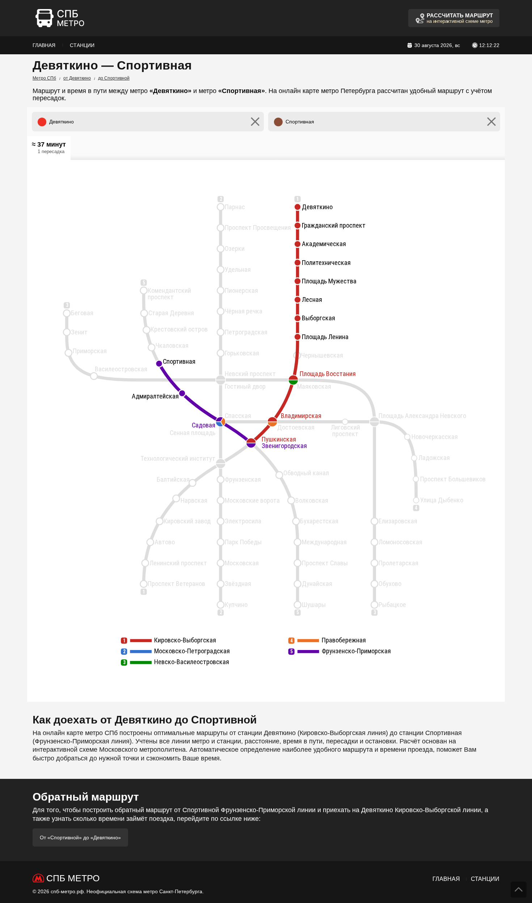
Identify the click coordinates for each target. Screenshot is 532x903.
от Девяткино (77, 78)
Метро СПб (44, 78)
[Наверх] (519, 890)
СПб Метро (73, 878)
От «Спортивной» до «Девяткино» (80, 837)
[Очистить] (255, 121)
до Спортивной (114, 78)
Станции (82, 45)
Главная (44, 45)
